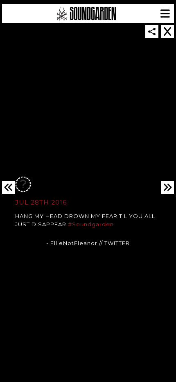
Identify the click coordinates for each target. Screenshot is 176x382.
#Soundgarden (91, 224)
